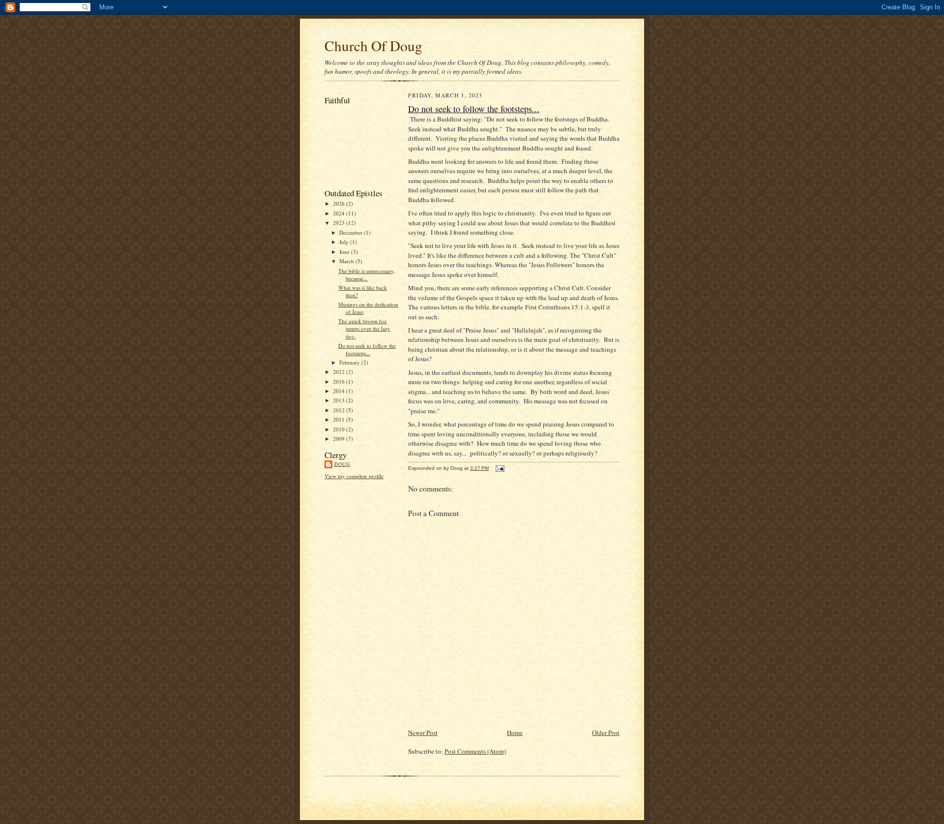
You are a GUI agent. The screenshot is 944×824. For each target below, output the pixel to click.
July (344, 241)
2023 (339, 222)
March (347, 261)
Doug (342, 463)
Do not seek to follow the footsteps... (367, 349)
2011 (339, 419)
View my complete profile (354, 476)
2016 (339, 381)
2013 (339, 400)
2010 (339, 429)
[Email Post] (498, 468)
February (350, 362)
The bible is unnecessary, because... (366, 274)
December (351, 232)
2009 (339, 438)
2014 (339, 391)
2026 (339, 203)
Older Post (606, 732)
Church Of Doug (373, 45)
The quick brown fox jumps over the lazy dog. (364, 328)
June (345, 251)
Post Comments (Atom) (475, 751)
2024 (339, 213)
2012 (339, 410)
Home (515, 732)
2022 (339, 371)
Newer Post (423, 732)
